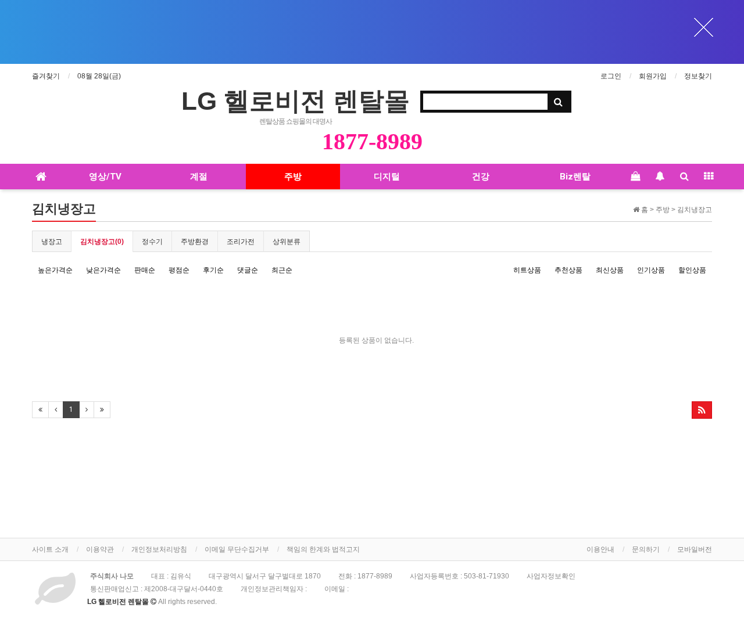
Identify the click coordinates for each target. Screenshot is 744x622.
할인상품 (692, 270)
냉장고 (51, 242)
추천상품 (568, 270)
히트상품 (527, 270)
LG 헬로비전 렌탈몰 (295, 101)
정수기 (152, 242)
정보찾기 (698, 76)
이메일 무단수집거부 (237, 549)
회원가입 (653, 76)
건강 (480, 176)
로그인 (610, 76)
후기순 (213, 270)
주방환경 (195, 242)
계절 (199, 176)
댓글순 (247, 270)
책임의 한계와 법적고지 (323, 549)
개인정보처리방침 (159, 549)
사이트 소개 (50, 549)
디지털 (387, 176)
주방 (293, 176)
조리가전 (241, 242)
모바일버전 (694, 549)
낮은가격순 (103, 270)
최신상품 (610, 270)
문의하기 (646, 549)
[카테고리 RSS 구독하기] (702, 410)
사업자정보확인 (551, 576)
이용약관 (100, 549)
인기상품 (651, 270)
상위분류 (287, 242)
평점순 (179, 270)
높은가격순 (55, 270)
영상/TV (105, 176)
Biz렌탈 (575, 176)
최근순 (281, 270)
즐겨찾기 (46, 76)
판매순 (144, 270)
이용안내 (600, 549)
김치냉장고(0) (102, 242)
